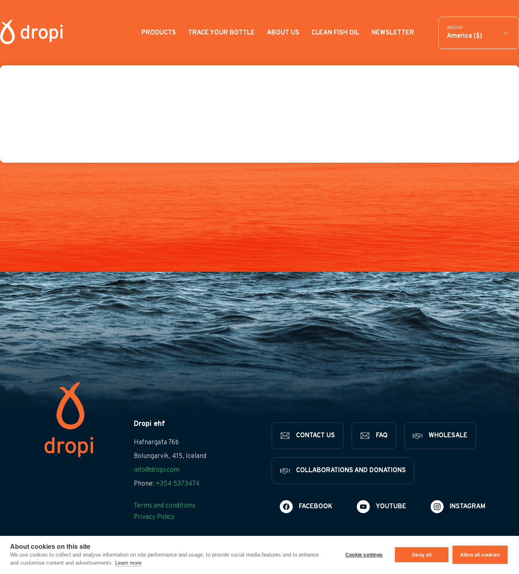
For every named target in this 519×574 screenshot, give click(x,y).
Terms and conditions (164, 506)
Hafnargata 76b (156, 443)
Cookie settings (364, 555)
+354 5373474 (177, 484)
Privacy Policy (154, 517)
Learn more (128, 563)
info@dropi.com (156, 470)
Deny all (421, 555)
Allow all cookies (480, 555)
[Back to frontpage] (31, 32)
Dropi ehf (149, 424)
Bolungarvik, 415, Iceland (170, 456)
